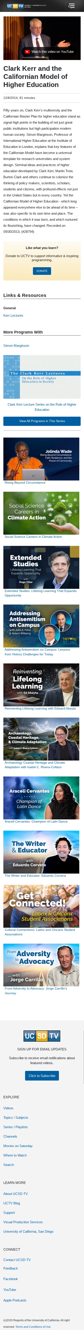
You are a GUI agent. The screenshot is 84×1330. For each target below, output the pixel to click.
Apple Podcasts (14, 1300)
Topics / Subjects (15, 1117)
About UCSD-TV (15, 1194)
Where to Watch (15, 1155)
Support (9, 1212)
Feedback (10, 1268)
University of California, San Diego (28, 1231)
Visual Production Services (23, 1222)
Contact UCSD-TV (17, 1260)
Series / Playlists (15, 1127)
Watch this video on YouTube (49, 53)
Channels (10, 1136)
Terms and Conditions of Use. (33, 1326)
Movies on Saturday (18, 1146)
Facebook (10, 1279)
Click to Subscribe (42, 1076)
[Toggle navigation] (71, 6)
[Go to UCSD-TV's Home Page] (27, 6)
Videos (8, 1108)
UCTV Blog (11, 1203)
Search (8, 1165)
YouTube (9, 1290)
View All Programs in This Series (42, 421)
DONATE (42, 271)
